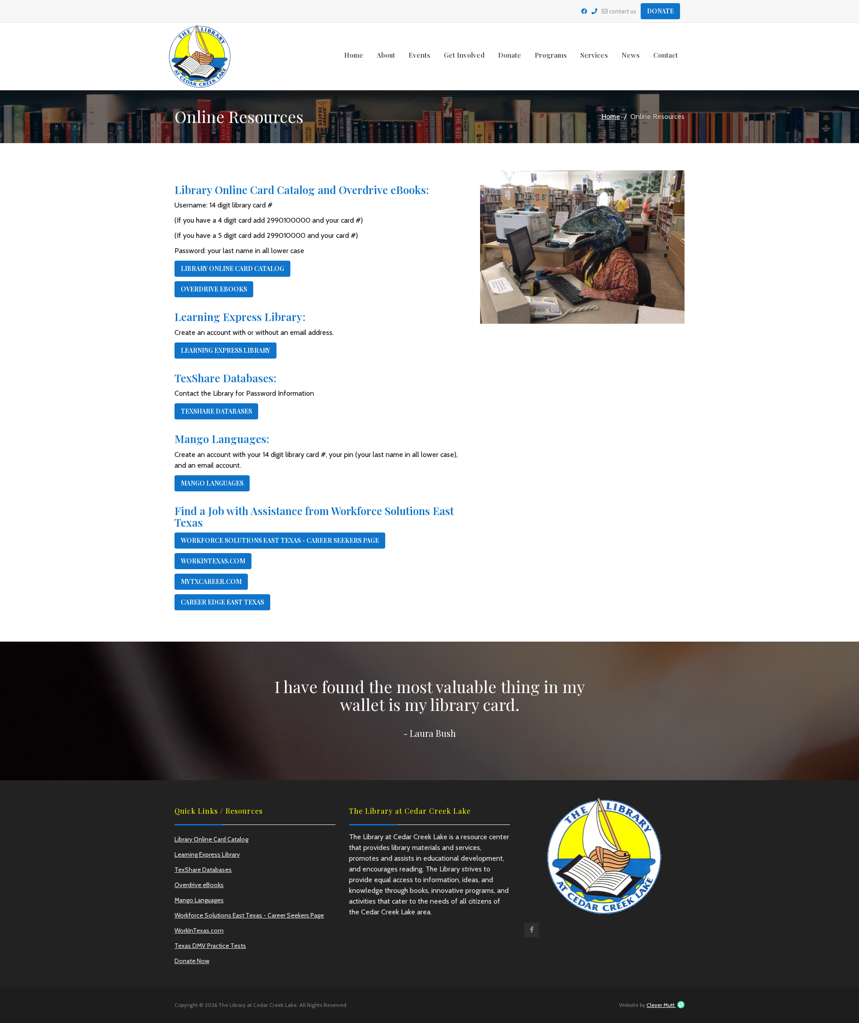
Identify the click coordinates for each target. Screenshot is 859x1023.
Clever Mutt (661, 1005)
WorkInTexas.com (213, 561)
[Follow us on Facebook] (584, 11)
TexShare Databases (216, 411)
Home (353, 55)
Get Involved (464, 55)
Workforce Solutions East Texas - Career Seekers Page (280, 540)
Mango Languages (212, 483)
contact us (622, 11)
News (630, 55)
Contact (665, 55)
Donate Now (191, 961)
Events (419, 55)
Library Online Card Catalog (232, 268)
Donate (660, 11)
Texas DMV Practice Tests (210, 946)
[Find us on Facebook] (531, 932)
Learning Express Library (225, 350)
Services (594, 55)
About (386, 55)
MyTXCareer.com (211, 581)
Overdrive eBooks (214, 289)
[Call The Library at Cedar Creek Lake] (594, 11)
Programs (551, 55)
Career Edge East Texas (222, 602)
